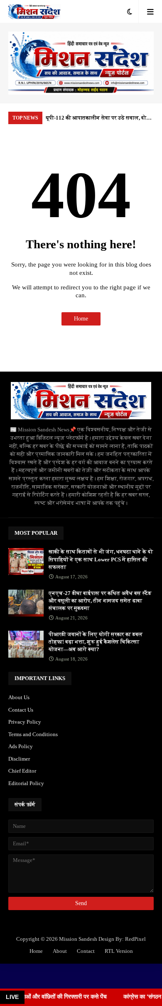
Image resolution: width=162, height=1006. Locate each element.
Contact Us (20, 710)
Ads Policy (20, 746)
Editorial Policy (26, 783)
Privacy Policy (24, 722)
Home (81, 319)
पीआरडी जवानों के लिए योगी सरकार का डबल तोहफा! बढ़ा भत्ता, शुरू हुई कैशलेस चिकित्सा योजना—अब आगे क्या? (95, 641)
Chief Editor (22, 771)
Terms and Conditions (33, 734)
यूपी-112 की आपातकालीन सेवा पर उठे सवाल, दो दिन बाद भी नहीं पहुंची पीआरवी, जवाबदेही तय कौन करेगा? (98, 119)
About (60, 951)
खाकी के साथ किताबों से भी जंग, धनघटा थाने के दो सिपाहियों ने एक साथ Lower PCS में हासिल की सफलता (101, 559)
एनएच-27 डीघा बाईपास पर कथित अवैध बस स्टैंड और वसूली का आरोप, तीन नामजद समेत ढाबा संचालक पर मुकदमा (100, 600)
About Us (18, 697)
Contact (86, 951)
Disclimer (19, 759)
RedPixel (135, 939)
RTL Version (119, 951)
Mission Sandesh (78, 939)
